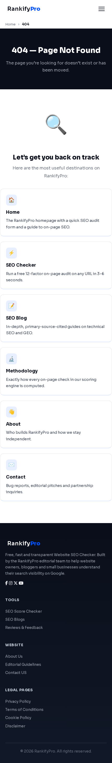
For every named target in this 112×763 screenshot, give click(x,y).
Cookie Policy (18, 717)
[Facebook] (7, 583)
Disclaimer (15, 726)
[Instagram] (11, 583)
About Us (14, 656)
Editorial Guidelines (23, 664)
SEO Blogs (15, 619)
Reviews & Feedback (24, 627)
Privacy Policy (18, 701)
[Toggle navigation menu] (101, 9)
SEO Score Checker (23, 611)
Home (10, 24)
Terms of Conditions (24, 709)
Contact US (16, 672)
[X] (16, 583)
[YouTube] (21, 583)
